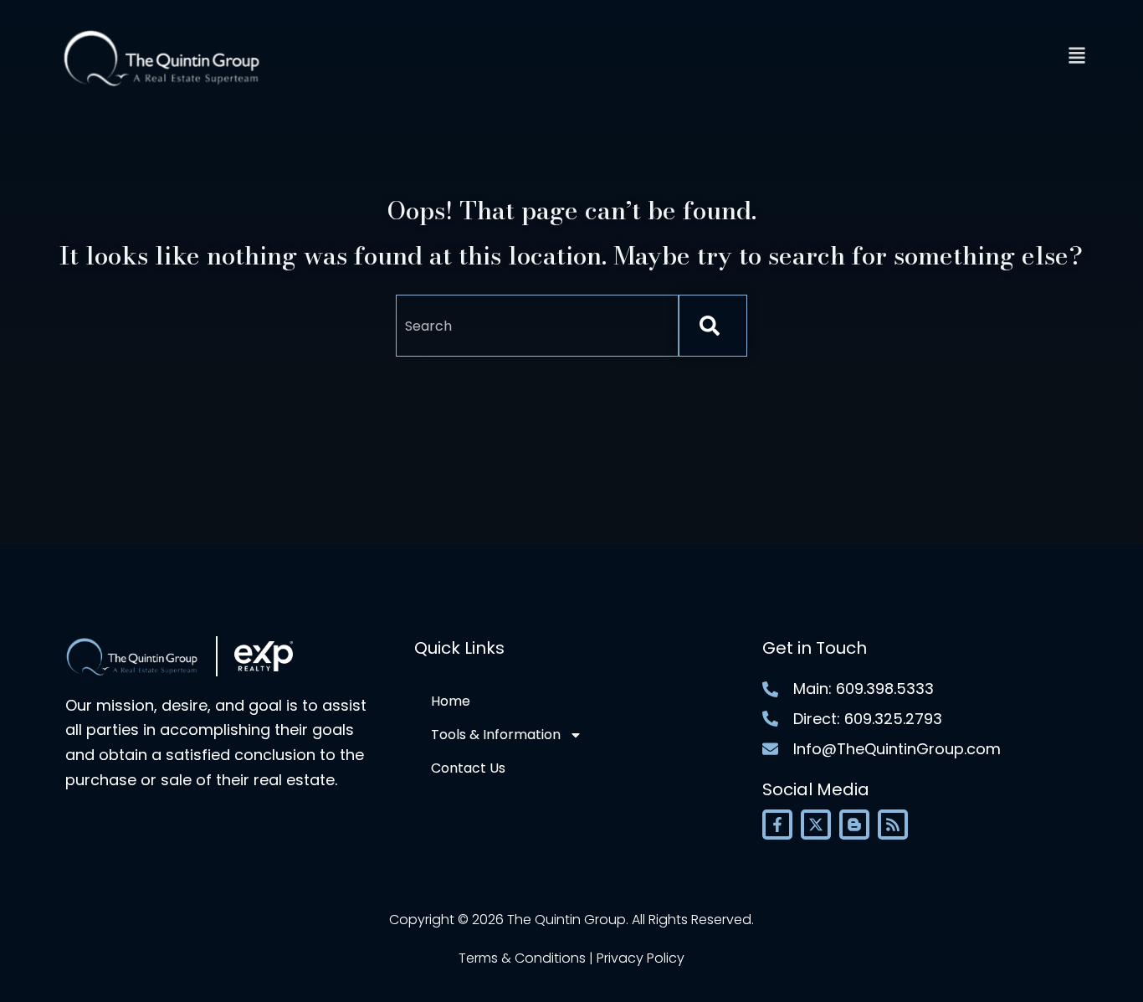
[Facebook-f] (777, 824)
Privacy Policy (640, 958)
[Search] (713, 326)
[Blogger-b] (854, 824)
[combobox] (537, 326)
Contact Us (468, 768)
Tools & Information (496, 734)
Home (450, 701)
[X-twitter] (816, 824)
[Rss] (893, 824)
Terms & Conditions (522, 958)
